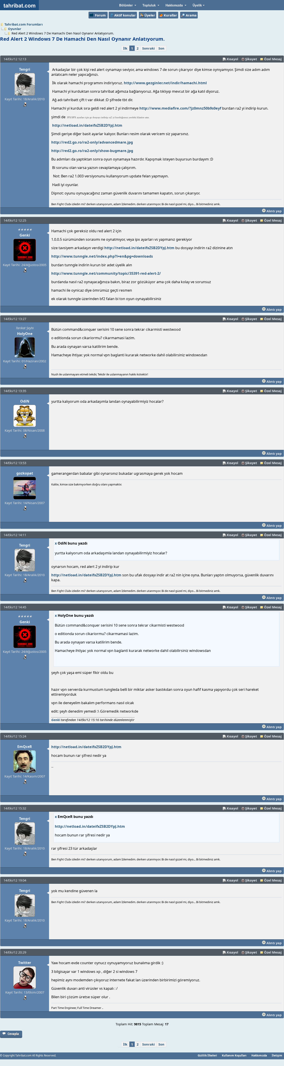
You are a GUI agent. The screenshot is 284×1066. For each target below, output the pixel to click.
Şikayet (251, 59)
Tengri (24, 69)
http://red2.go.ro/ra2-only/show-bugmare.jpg (92, 150)
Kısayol (232, 59)
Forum (100, 15)
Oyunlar (14, 28)
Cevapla (13, 1034)
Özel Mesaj (273, 59)
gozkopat (24, 473)
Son (161, 48)
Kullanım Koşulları (234, 1055)
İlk (125, 48)
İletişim (277, 1055)
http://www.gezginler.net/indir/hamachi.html (165, 82)
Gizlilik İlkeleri (207, 1055)
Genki (25, 235)
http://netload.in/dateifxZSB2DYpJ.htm (87, 125)
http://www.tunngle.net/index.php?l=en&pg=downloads (102, 256)
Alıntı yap (274, 211)
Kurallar (170, 15)
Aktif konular (125, 15)
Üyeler (149, 15)
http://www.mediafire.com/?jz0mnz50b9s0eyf (180, 108)
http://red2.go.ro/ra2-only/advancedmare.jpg (92, 142)
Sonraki (148, 48)
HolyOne (24, 333)
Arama (191, 15)
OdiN (24, 401)
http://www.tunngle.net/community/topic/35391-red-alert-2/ (106, 273)
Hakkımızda (259, 1055)
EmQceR (24, 746)
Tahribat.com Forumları (23, 24)
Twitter (24, 962)
